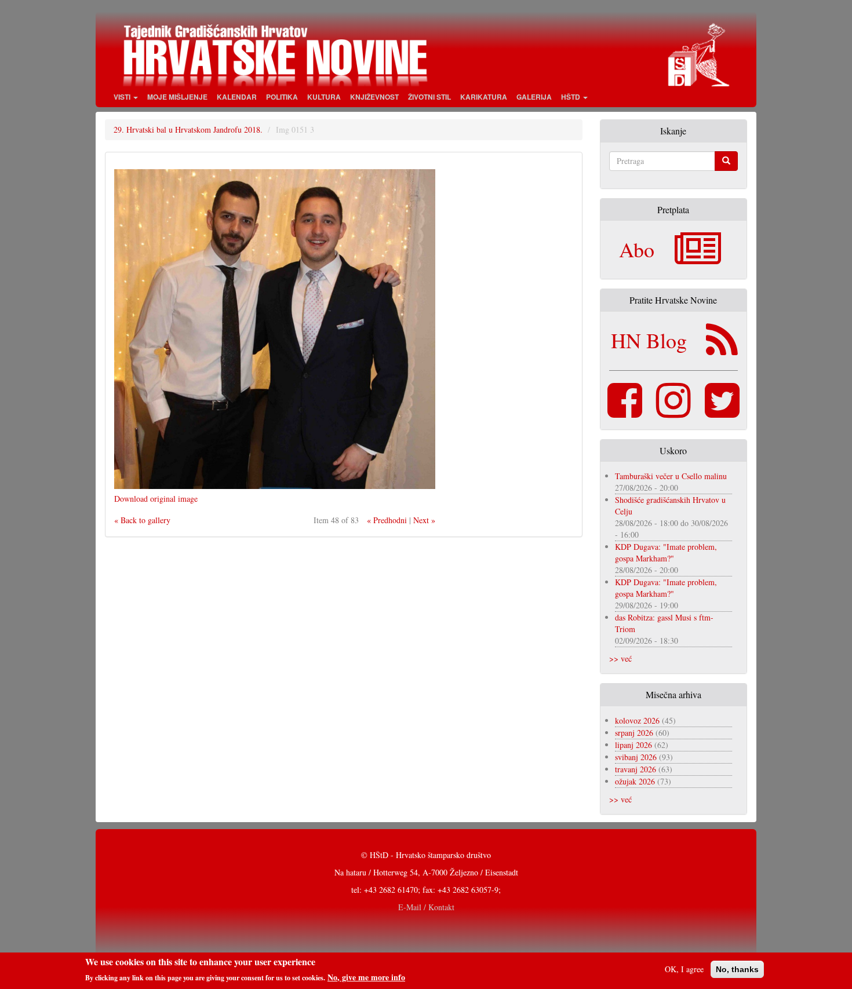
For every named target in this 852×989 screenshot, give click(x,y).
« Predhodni (387, 519)
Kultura (324, 97)
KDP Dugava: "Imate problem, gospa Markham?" (666, 552)
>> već (620, 658)
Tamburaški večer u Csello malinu (671, 475)
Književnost (374, 97)
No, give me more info (366, 977)
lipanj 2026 (633, 744)
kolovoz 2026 (637, 720)
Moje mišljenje (177, 97)
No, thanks (737, 969)
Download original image (156, 498)
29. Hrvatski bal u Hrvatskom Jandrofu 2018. (188, 129)
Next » (424, 519)
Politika (282, 97)
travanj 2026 (635, 769)
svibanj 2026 (636, 756)
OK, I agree (684, 969)
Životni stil (429, 97)
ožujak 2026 (635, 781)
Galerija (534, 97)
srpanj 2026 (634, 732)
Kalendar (237, 97)
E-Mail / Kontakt (426, 907)
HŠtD (571, 97)
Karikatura (483, 97)
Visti (123, 97)
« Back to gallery (142, 519)
